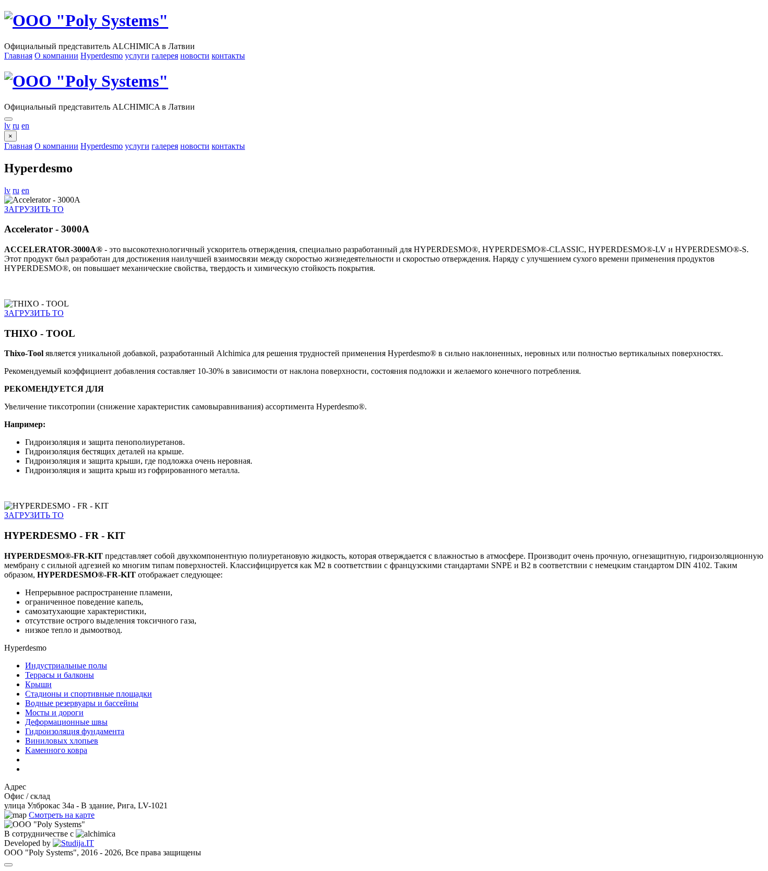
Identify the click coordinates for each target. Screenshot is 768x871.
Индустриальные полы (66, 665)
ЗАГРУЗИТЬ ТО (34, 209)
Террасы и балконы (59, 674)
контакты (228, 55)
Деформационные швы (66, 721)
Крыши (38, 684)
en (25, 125)
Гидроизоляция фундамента (74, 731)
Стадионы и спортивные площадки (88, 693)
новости (195, 55)
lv (7, 125)
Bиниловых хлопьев (61, 740)
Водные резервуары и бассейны (81, 703)
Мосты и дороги (54, 712)
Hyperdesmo (101, 55)
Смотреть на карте (62, 814)
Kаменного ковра (56, 750)
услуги (137, 55)
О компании (56, 55)
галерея (165, 55)
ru (16, 125)
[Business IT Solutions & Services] (73, 843)
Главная (18, 55)
